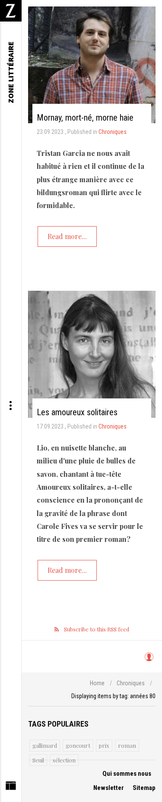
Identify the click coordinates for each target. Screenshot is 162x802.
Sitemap (144, 788)
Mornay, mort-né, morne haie (85, 117)
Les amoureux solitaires (77, 412)
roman (127, 745)
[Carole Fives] (92, 354)
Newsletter (108, 788)
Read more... (67, 236)
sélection (64, 760)
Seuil (38, 760)
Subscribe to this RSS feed (96, 629)
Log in (149, 660)
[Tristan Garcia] (92, 64)
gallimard (44, 745)
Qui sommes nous (126, 773)
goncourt (78, 745)
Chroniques (112, 131)
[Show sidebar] (10, 788)
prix (104, 745)
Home (97, 683)
